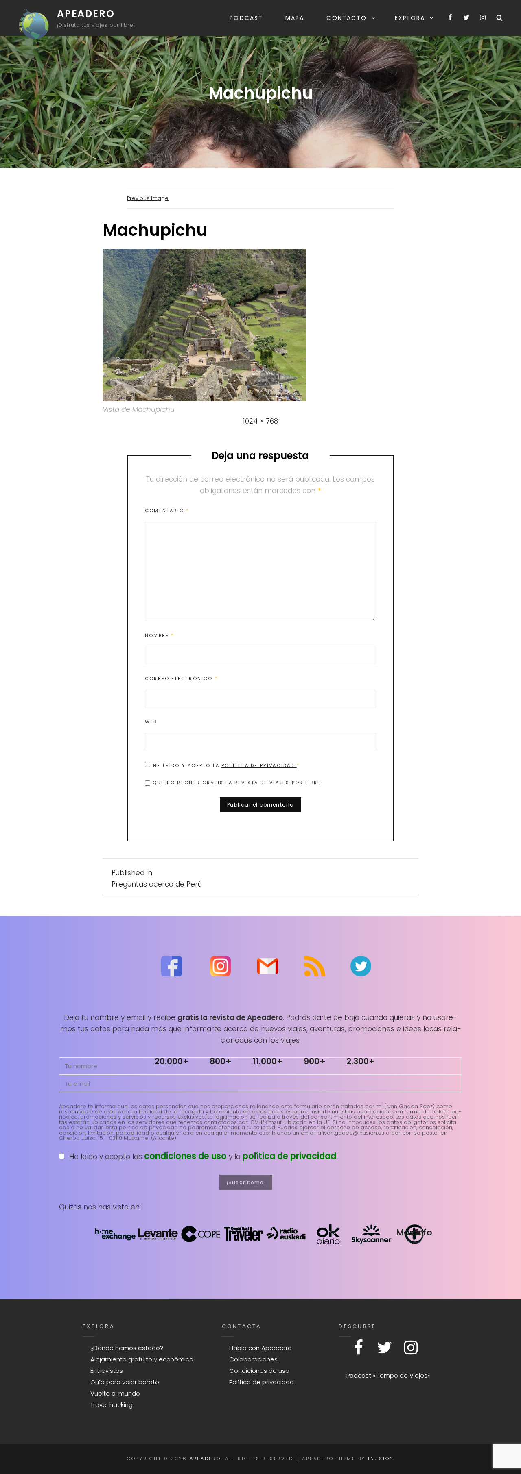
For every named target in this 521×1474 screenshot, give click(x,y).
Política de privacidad (259, 765)
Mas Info (414, 1232)
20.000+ (172, 1061)
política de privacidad (289, 1156)
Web (151, 721)
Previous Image (148, 198)
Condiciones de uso (259, 1370)
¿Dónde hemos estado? (126, 1348)
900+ (315, 1061)
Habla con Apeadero (260, 1348)
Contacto (346, 18)
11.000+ (267, 1061)
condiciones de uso (185, 1156)
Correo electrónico (181, 678)
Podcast (246, 18)
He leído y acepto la (226, 765)
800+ (221, 1061)
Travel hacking (111, 1404)
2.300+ (360, 1061)
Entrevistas (106, 1370)
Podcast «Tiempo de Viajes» (388, 1375)
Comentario (167, 510)
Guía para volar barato (124, 1382)
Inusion (381, 1458)
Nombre (159, 635)
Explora (410, 18)
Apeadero (85, 13)
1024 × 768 (260, 421)
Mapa (294, 18)
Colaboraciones (253, 1359)
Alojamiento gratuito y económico (141, 1359)
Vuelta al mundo (115, 1393)
